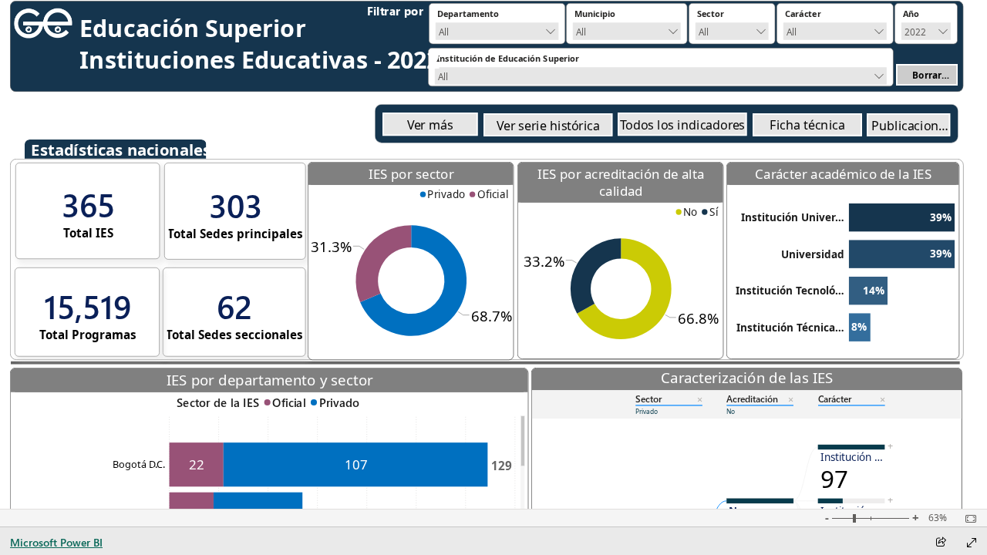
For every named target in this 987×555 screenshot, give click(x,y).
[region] (411, 194)
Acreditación (752, 399)
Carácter (834, 399)
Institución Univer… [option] (792, 217)
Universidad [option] (812, 254)
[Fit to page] (967, 519)
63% (937, 518)
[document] (438, 14)
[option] (443, 194)
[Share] (941, 543)
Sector (648, 399)
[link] (430, 124)
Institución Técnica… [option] (790, 328)
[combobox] (497, 30)
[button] (927, 75)
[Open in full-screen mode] (971, 542)
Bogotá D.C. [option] (139, 464)
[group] (438, 14)
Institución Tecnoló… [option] (790, 291)
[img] (43, 23)
